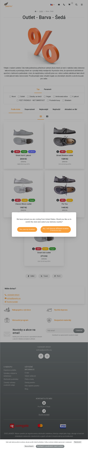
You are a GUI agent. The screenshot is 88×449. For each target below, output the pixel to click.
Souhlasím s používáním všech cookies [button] (50, 446)
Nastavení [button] (77, 442)
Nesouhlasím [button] (29, 446)
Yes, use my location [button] (27, 229)
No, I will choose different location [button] (56, 229)
